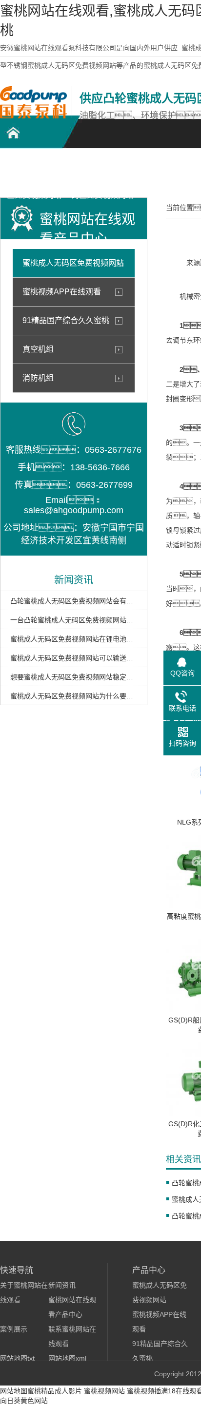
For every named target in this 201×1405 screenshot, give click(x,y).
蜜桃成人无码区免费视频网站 (73, 263)
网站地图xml (67, 1358)
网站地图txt (17, 1358)
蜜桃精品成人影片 (54, 1391)
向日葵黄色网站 (24, 1401)
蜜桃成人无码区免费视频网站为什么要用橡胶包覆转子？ (73, 696)
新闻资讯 (62, 1285)
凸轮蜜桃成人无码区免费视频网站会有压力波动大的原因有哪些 (73, 601)
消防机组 (38, 378)
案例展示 (13, 1329)
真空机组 (38, 349)
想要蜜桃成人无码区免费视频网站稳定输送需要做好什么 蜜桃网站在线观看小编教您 (73, 677)
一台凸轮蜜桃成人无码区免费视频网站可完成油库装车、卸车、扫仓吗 (73, 620)
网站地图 (13, 1391)
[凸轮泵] (33, 116)
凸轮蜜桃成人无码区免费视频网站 (34, 171)
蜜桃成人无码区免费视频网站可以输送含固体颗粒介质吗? (73, 658)
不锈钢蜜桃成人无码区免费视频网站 (102, 171)
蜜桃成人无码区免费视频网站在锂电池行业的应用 (73, 639)
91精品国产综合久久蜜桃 (65, 320)
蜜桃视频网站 (104, 1391)
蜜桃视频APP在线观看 (61, 292)
